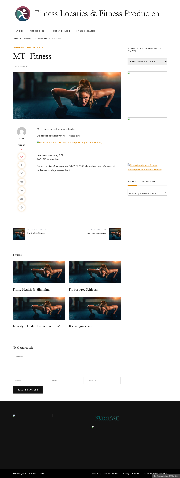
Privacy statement (131, 473)
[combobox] (147, 192)
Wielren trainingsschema (155, 473)
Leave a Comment (20, 66)
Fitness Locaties (85, 31)
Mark (21, 139)
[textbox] (147, 193)
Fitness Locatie (35, 47)
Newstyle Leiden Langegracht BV (36, 326)
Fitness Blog (37, 31)
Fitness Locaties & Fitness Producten (97, 14)
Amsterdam (19, 47)
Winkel (20, 31)
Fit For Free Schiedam (84, 289)
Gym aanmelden (61, 31)
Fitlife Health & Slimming (31, 289)
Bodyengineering (80, 326)
